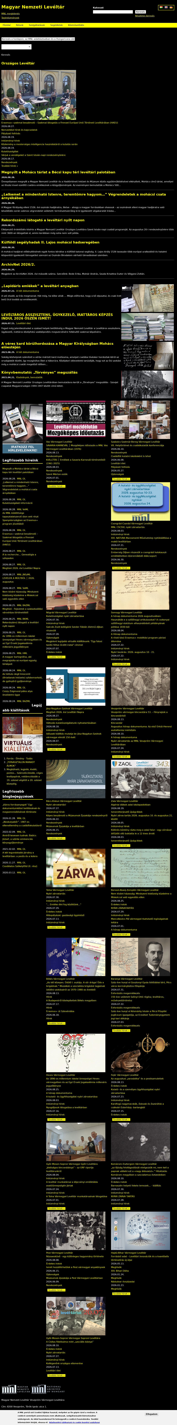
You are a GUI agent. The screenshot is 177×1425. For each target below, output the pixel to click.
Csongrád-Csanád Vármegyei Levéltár (132, 523)
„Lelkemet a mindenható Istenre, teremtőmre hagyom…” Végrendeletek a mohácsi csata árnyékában (83, 196)
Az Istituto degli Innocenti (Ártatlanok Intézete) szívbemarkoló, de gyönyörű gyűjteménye (22, 678)
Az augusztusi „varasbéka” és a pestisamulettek (137, 1078)
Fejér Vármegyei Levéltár (125, 1075)
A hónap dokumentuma (124, 737)
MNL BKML (23, 619)
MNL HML (22, 653)
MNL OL (21, 478)
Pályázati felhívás (10, 133)
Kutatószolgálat (9, 151)
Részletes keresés (144, 16)
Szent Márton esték (56, 474)
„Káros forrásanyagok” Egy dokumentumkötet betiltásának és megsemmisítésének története (21, 808)
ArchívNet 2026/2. (18, 264)
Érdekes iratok (54, 652)
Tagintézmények (10, 17)
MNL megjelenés (10, 13)
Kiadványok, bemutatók (29, 377)
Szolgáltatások (37, 25)
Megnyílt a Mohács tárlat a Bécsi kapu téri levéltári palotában (58, 172)
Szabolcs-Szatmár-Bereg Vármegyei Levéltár (135, 441)
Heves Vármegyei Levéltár (60, 1075)
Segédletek (56, 25)
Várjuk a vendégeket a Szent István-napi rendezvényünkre (33, 155)
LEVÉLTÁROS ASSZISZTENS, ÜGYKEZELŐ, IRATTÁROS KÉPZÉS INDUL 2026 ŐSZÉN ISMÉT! (57, 316)
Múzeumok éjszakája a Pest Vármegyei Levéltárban (74, 1278)
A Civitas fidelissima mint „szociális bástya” (69, 1341)
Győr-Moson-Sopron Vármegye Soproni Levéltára (73, 1338)
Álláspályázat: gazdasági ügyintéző (65, 915)
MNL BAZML (23, 605)
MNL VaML (22, 588)
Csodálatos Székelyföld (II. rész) (19, 866)
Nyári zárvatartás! (56, 804)
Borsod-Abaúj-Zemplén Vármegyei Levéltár (135, 890)
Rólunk (19, 25)
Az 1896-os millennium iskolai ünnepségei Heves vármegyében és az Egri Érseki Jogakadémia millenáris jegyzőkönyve (76, 1082)
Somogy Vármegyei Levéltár (126, 612)
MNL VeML (22, 509)
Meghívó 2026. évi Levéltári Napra (65, 712)
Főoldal (7, 25)
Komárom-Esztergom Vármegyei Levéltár (134, 1164)
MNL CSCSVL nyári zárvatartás (128, 527)
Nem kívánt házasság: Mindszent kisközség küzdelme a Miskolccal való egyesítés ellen (20, 595)
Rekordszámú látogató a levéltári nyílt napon (42, 220)
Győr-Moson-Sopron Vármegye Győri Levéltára (72, 1164)
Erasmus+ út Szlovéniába (60, 1011)
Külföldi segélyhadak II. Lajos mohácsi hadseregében (50, 242)
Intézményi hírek (10, 140)
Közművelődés (76, 25)
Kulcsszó (98, 7)
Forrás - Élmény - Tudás (19, 758)
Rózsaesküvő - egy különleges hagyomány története (75, 1256)
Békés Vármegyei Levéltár (60, 979)
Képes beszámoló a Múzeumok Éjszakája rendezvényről (76, 815)
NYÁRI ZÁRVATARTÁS (122, 908)
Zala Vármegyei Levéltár (124, 801)
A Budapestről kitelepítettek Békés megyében (71, 1000)
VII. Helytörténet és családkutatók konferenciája (137, 445)
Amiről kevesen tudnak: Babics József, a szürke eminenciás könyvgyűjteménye (19, 839)
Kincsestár (117, 723)
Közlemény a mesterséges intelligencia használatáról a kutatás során (39, 144)
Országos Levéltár (18, 63)
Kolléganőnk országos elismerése (64, 1363)
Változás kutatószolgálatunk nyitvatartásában (71, 723)
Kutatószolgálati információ (17, 503)
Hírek (49, 997)
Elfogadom (151, 1414)
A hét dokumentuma (27, 291)
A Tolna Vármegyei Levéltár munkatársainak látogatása (76, 1196)
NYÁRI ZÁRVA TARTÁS (123, 1196)
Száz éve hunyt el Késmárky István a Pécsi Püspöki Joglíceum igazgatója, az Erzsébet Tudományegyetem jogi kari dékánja (140, 1015)
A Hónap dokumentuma (124, 634)
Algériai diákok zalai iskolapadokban (130, 804)
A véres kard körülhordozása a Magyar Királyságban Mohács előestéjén (57, 345)
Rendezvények (9, 162)
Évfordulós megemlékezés (125, 993)
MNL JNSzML (24, 574)
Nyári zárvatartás (55, 893)
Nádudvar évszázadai (123, 1281)
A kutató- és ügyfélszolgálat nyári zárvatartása (71, 1096)
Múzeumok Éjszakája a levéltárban (65, 826)
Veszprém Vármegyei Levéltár (127, 708)
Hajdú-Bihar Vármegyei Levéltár (128, 1253)
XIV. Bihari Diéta (120, 1271)
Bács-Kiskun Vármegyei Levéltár (64, 801)
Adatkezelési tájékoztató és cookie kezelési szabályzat (74, 1422)
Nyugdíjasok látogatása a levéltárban (66, 1107)
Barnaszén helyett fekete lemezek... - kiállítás (136, 1185)
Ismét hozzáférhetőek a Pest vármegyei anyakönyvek (75, 1267)
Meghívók (116, 1267)
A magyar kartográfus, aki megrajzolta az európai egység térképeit (19, 660)
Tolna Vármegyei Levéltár (60, 890)
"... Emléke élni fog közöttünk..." (63, 904)
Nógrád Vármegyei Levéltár (61, 612)
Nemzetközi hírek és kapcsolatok (19, 130)
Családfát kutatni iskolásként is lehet (131, 456)
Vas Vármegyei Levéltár (59, 441)
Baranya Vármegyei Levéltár (127, 979)
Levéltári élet (23, 323)
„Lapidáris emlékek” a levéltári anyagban (40, 286)
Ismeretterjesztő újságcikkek (126, 812)
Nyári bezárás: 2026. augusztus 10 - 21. (133, 652)
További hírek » (9, 166)
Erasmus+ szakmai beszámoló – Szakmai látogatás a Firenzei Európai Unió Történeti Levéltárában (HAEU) (59, 122)
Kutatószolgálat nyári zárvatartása (65, 616)
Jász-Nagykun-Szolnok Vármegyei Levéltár (69, 708)
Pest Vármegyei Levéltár (59, 1253)
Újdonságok (117, 474)
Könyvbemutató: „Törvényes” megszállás (39, 372)
